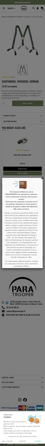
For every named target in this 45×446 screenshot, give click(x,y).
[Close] (43, 178)
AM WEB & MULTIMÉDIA (30, 436)
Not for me (7, 441)
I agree (37, 441)
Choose (22, 441)
